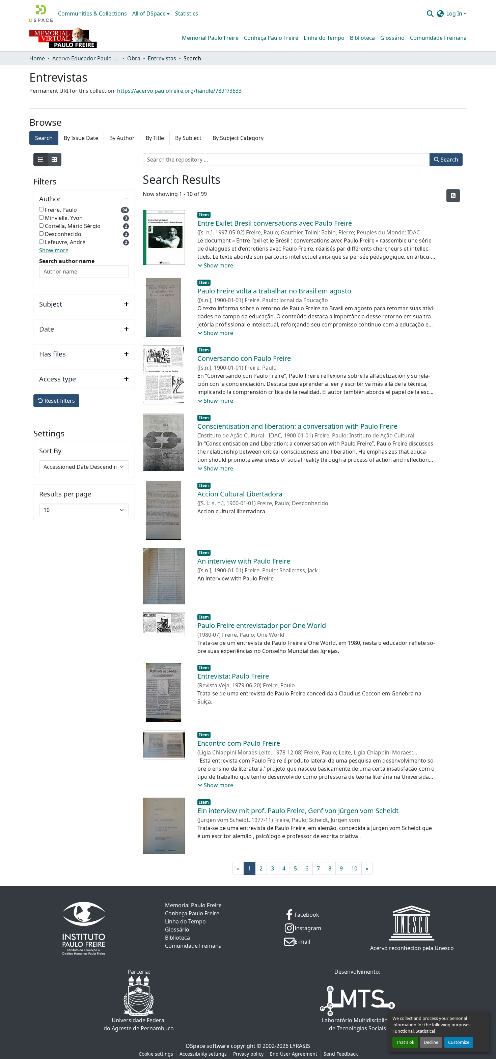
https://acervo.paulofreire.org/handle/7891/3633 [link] (179, 90)
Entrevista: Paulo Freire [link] (233, 676)
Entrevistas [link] (162, 58)
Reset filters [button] (59, 400)
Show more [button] (53, 250)
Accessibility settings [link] (203, 1054)
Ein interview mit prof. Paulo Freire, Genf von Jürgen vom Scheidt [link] (297, 810)
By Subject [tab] (188, 138)
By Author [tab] (122, 138)
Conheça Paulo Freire (271, 37)
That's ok (405, 1042)
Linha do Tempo (324, 37)
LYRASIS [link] (300, 1046)
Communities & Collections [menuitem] (92, 13)
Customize (458, 1042)
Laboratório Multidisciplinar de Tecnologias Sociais (357, 1024)
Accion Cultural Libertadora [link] (239, 493)
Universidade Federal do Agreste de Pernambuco (139, 1024)
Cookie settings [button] (156, 1054)
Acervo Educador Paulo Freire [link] (86, 58)
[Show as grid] (54, 159)
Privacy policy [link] (248, 1054)
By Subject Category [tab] (238, 138)
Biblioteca (362, 37)
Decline (431, 1042)
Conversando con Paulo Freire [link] (244, 358)
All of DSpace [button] (149, 13)
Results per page (65, 494)
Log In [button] (455, 13)
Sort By (50, 451)
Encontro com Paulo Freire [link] (238, 743)
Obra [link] (133, 58)
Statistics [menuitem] (186, 13)
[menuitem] (151, 13)
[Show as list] (40, 159)
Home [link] (37, 58)
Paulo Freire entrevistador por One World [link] (261, 625)
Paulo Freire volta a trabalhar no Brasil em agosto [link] (274, 290)
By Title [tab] (155, 138)
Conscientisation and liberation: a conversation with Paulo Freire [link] (297, 426)
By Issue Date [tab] (81, 138)
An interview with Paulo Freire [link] (243, 561)
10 (354, 868)
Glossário (392, 37)
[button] (41, 13)
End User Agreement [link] (293, 1054)
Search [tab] (44, 138)
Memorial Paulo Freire (210, 37)
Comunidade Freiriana (438, 37)
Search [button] (448, 159)
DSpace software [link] (207, 1046)
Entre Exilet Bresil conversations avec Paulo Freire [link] (274, 223)
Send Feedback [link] (341, 1054)
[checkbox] (41, 209)
